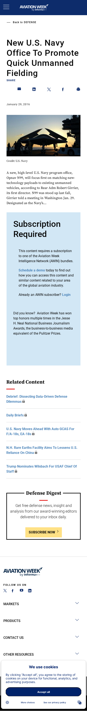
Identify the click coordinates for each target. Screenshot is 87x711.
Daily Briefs (15, 415)
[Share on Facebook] (64, 90)
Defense (30, 22)
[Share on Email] (19, 90)
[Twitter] (5, 591)
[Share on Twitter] (49, 90)
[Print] (78, 90)
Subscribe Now (42, 532)
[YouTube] (21, 591)
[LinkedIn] (29, 591)
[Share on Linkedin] (34, 90)
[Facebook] (13, 591)
